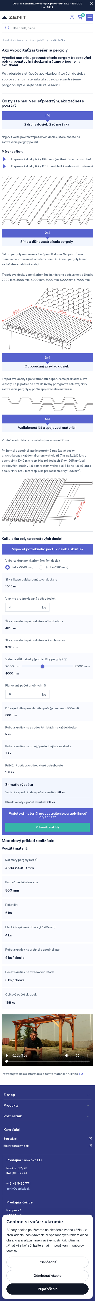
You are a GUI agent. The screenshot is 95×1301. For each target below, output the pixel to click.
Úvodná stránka (12, 40)
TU (81, 1074)
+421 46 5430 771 (18, 1183)
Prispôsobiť (47, 1262)
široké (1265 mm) (57, 567)
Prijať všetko (47, 1289)
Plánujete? (37, 40)
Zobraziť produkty (47, 827)
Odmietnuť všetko (47, 1275)
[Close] (91, 3)
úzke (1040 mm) (23, 567)
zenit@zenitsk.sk (18, 1188)
